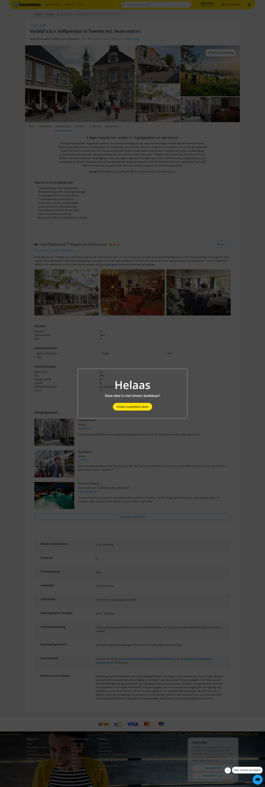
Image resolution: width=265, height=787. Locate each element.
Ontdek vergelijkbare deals (132, 406)
